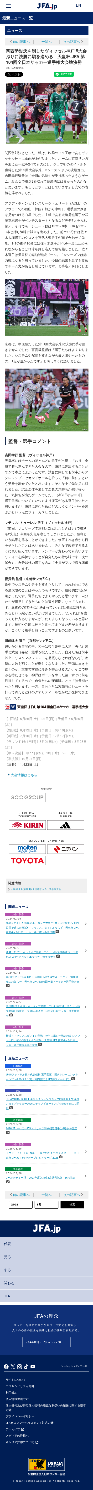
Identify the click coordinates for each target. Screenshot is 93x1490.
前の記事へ (21, 41)
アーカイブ (13, 1429)
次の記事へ (71, 41)
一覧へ (46, 41)
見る (7, 1256)
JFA (7, 1295)
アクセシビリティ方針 (20, 1386)
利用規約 (11, 1392)
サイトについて (16, 1379)
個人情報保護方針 (17, 1399)
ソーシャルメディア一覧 (74, 1366)
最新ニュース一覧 (17, 17)
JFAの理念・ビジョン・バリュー (46, 1342)
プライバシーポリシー (20, 1416)
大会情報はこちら (24, 774)
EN (78, 5)
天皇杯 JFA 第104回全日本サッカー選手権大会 (36, 889)
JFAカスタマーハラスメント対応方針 (29, 1422)
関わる (9, 1282)
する (7, 1269)
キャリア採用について (20, 1442)
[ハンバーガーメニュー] (8, 5)
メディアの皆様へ (17, 1435)
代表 (7, 1243)
